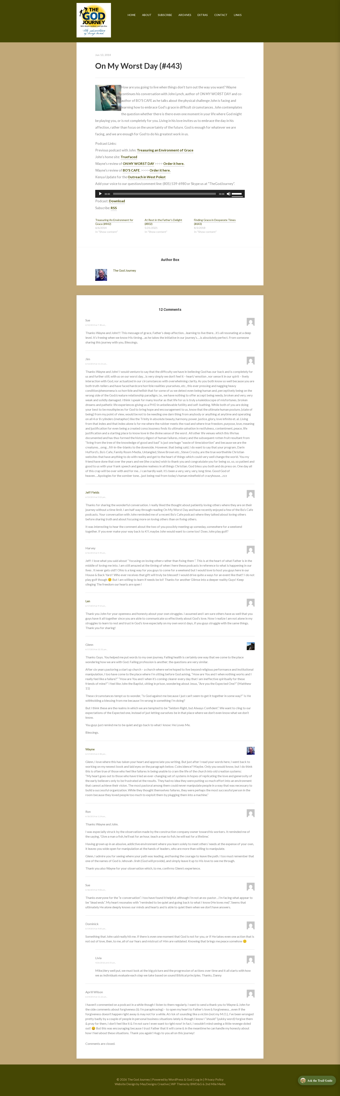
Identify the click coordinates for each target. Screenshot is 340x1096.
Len (87, 601)
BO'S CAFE (131, 170)
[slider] (237, 193)
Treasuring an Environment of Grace (165, 150)
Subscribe (165, 15)
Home (132, 15)
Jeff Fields (92, 492)
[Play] (100, 194)
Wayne (90, 749)
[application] (170, 194)
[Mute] (229, 194)
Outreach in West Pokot (147, 177)
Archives (184, 15)
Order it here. (173, 163)
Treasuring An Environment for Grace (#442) (114, 222)
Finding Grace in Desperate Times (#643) (215, 222)
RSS (114, 208)
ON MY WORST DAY (138, 163)
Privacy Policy (214, 1079)
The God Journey (94, 20)
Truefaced (129, 157)
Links (238, 15)
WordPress (175, 1079)
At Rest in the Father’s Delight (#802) (163, 222)
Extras (203, 15)
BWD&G (196, 1084)
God (189, 1079)
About (147, 15)
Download (117, 201)
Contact (220, 15)
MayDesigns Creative (154, 1084)
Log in (198, 1079)
